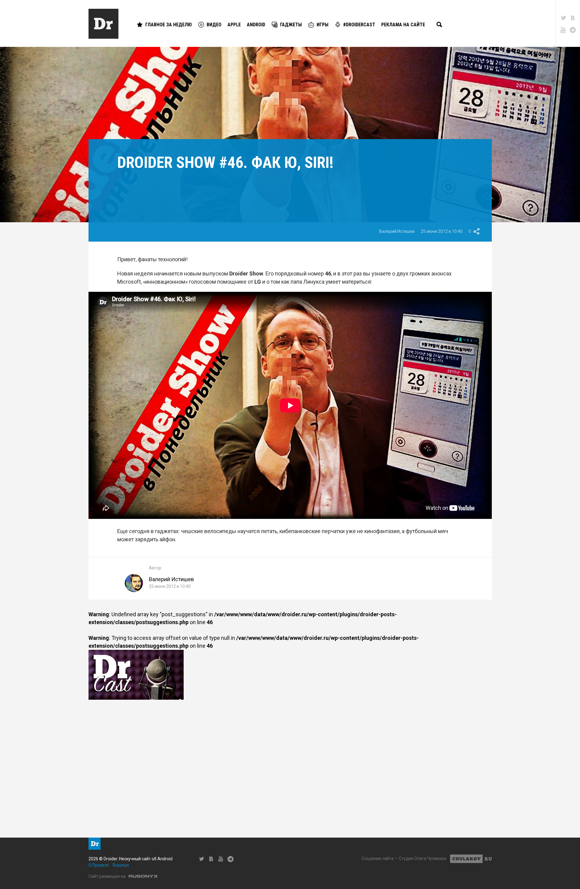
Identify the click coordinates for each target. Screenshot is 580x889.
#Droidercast (359, 25)
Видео (214, 25)
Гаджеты (291, 25)
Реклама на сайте (403, 25)
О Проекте (99, 865)
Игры (322, 25)
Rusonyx (121, 865)
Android (256, 25)
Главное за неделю (168, 25)
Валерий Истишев (397, 231)
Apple (234, 25)
